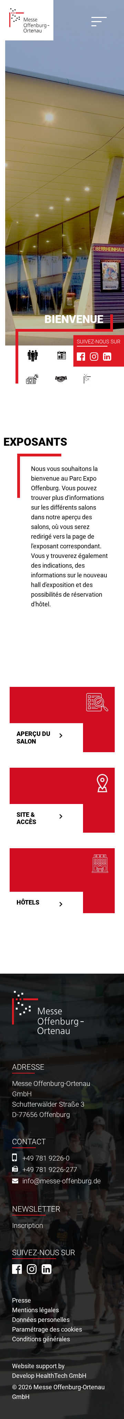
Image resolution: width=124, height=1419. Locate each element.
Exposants (69, 358)
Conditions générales (41, 1339)
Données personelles (41, 1319)
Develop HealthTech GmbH (49, 1375)
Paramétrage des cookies (47, 1329)
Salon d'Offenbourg (95, 382)
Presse (40, 382)
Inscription (27, 1226)
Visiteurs (40, 358)
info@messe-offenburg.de (61, 1181)
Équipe (69, 382)
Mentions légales (35, 1310)
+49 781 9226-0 (46, 1158)
